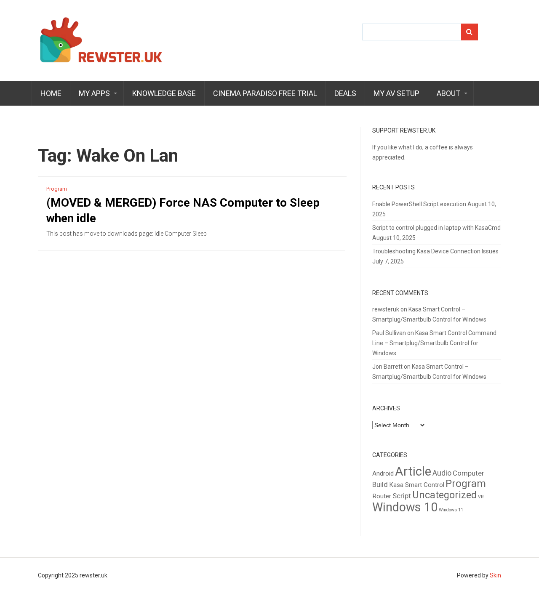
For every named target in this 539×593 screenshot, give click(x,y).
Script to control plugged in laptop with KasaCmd (436, 227)
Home (50, 93)
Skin (495, 575)
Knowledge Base (164, 93)
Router (381, 496)
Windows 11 (451, 510)
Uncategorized (444, 495)
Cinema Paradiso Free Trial (265, 93)
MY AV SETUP (396, 93)
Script (401, 496)
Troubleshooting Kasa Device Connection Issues (435, 251)
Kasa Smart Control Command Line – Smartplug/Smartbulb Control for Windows (434, 343)
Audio (441, 473)
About (448, 93)
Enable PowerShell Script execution (419, 204)
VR (481, 497)
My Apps (94, 93)
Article (413, 471)
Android (383, 473)
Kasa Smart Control (416, 485)
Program (56, 189)
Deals (345, 93)
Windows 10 (405, 507)
